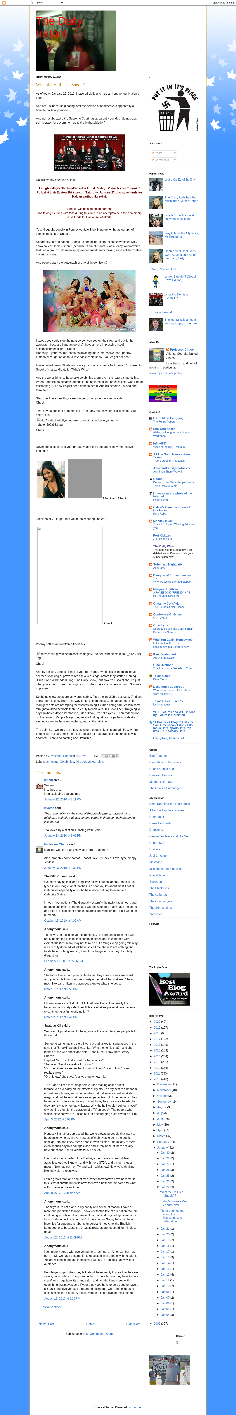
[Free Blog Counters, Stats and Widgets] (177, 1343)
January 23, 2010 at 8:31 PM (62, 867)
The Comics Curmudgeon (166, 788)
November (164, 1090)
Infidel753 (160, 443)
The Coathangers (160, 901)
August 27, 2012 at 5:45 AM (62, 1192)
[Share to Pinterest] (117, 756)
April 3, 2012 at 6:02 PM (59, 1119)
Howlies (154, 849)
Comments (161, 160)
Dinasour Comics (160, 775)
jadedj (48, 779)
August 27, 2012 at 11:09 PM (63, 1237)
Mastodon (155, 862)
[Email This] (103, 756)
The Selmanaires (160, 907)
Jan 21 (165, 1228)
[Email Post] (95, 755)
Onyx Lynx (160, 625)
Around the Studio (164, 657)
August (162, 1107)
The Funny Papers (164, 421)
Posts (158, 153)
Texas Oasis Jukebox (168, 701)
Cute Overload (163, 665)
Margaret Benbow (165, 589)
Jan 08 (165, 1291)
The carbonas (158, 894)
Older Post (133, 1324)
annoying (52, 761)
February (163, 1141)
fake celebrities (85, 761)
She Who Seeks (164, 428)
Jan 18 (165, 1245)
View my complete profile (165, 373)
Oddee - (158, 478)
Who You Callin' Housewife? (173, 639)
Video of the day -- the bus (169, 446)
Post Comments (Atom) (98, 1333)
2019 (157, 1027)
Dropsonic (156, 829)
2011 (157, 1073)
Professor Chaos (56, 844)
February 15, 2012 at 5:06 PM (63, 961)
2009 (157, 1323)
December (164, 1084)
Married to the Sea (161, 781)
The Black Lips (159, 888)
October (162, 1095)
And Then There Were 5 (167, 471)
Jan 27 (165, 1164)
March (161, 1136)
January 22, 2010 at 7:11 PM (62, 799)
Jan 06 (165, 1303)
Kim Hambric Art (164, 654)
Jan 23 (165, 1181)
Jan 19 (165, 1240)
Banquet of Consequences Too (172, 577)
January (163, 1147)
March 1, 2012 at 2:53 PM (60, 989)
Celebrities (67, 761)
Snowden (155, 881)
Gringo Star (156, 842)
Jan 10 (165, 1286)
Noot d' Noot (157, 875)
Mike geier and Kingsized (166, 868)
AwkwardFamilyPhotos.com (172, 468)
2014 (157, 1056)
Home (90, 1324)
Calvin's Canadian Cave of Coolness (171, 509)
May (160, 1124)
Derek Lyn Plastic (160, 823)
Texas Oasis (161, 675)
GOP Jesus (160, 617)
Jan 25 (165, 1175)
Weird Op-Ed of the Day (180, 179)
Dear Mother (160, 679)
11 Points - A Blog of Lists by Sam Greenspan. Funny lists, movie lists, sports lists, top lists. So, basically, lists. (173, 727)
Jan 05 (165, 1309)
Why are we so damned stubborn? (174, 581)
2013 (157, 1062)
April (160, 1130)
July (160, 1113)
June (160, 1118)
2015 (157, 1050)
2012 (157, 1067)
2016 (157, 1044)
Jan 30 (165, 1152)
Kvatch (49, 807)
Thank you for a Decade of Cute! (172, 668)
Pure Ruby (159, 513)
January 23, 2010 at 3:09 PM (62, 835)
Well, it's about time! (164, 269)
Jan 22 (165, 1187)
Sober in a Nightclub (167, 564)
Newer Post (46, 1324)
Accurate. (159, 567)
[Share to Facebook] (113, 756)
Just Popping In (162, 538)
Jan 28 (165, 1158)
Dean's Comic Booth (162, 768)
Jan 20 (165, 1234)
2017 (157, 1039)
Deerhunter (156, 816)
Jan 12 (165, 1274)
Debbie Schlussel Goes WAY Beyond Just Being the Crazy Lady (181, 255)
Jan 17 (165, 1251)
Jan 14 (165, 1263)
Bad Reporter (158, 755)
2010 (157, 1079)
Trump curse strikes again (169, 460)
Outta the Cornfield (166, 603)
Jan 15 (165, 1257)
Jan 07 (165, 1297)
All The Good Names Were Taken (171, 456)
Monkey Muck (163, 521)
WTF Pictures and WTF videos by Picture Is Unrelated (174, 713)
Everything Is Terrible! (168, 738)
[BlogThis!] (106, 756)
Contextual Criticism (167, 614)
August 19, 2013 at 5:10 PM (62, 1298)
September (164, 1101)
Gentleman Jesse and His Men (169, 836)
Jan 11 (165, 1280)
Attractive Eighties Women (166, 810)
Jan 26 (165, 1169)
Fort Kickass (162, 535)
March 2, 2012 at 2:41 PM (60, 1017)
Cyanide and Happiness (165, 762)
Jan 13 (165, 1268)
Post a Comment (51, 1307)
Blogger (136, 1407)
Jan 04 (165, 1314)
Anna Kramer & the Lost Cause (169, 803)
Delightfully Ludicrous (168, 686)
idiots (100, 761)
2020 (157, 1021)
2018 (157, 1033)
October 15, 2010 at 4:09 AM (62, 920)
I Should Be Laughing (168, 418)
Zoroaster (155, 914)
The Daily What (163, 546)
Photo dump (160, 499)
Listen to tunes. (162, 704)
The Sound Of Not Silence (169, 606)
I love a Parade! (161, 312)
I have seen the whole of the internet (172, 495)
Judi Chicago (158, 855)
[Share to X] (110, 756)
